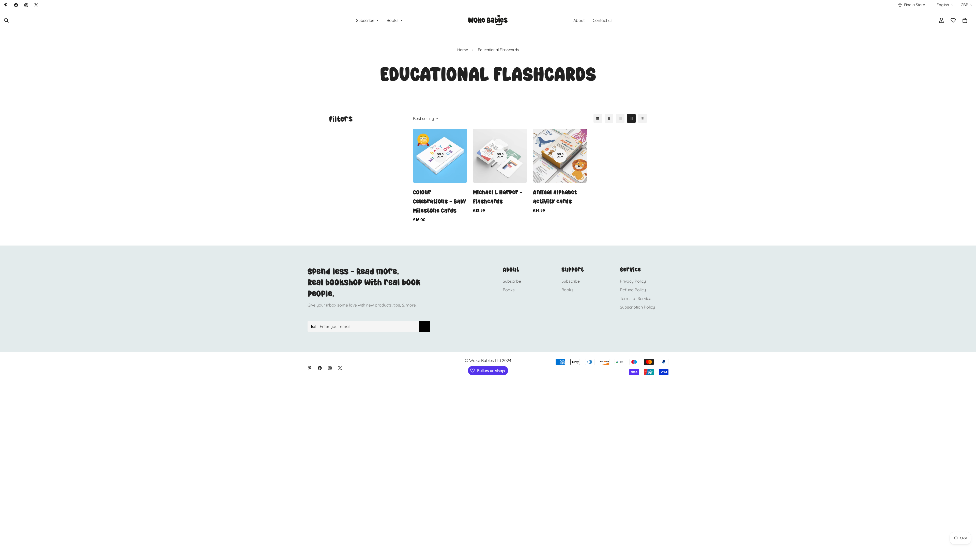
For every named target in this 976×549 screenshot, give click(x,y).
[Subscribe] (424, 326)
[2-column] (609, 118)
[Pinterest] (6, 5)
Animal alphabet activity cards (555, 197)
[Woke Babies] (488, 20)
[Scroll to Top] (966, 521)
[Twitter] (36, 5)
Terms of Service (635, 298)
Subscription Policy (637, 307)
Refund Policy (633, 289)
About (579, 20)
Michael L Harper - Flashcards (498, 197)
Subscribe (365, 20)
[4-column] (631, 118)
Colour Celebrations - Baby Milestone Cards (439, 201)
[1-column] (597, 118)
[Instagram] (26, 5)
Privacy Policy (633, 281)
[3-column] (620, 118)
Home (462, 49)
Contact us (603, 20)
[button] (965, 20)
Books (393, 20)
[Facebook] (16, 5)
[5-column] (642, 118)
